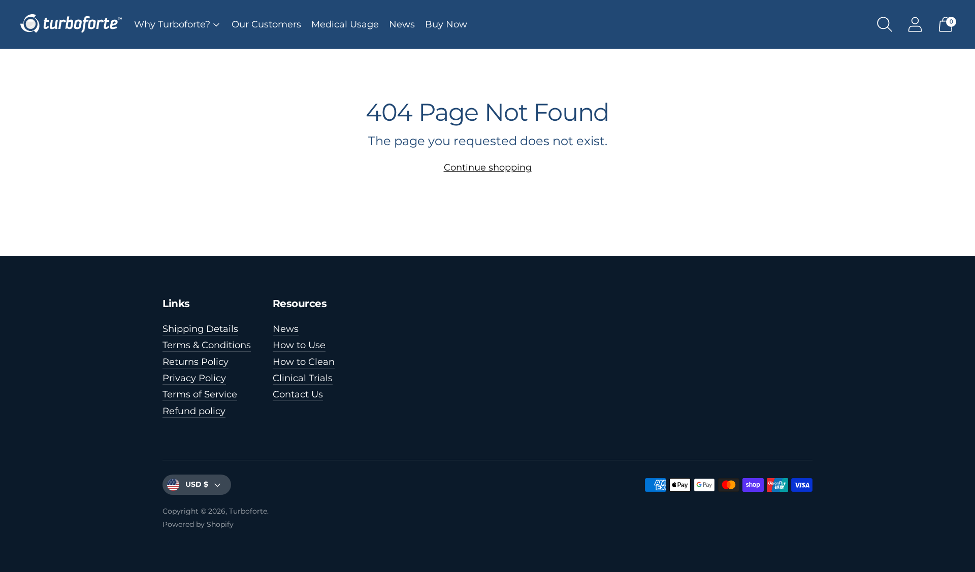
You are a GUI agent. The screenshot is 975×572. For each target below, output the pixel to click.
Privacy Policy (194, 378)
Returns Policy (195, 361)
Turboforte (248, 511)
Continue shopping (488, 167)
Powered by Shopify (198, 524)
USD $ (196, 484)
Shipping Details (200, 328)
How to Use (299, 345)
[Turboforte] (71, 24)
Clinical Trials (303, 378)
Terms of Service (199, 394)
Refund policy (193, 411)
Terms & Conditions (206, 345)
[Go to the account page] (915, 24)
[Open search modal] (884, 24)
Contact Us (298, 394)
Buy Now (446, 24)
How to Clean (304, 361)
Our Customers (266, 24)
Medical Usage (345, 24)
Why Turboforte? (172, 24)
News (402, 24)
